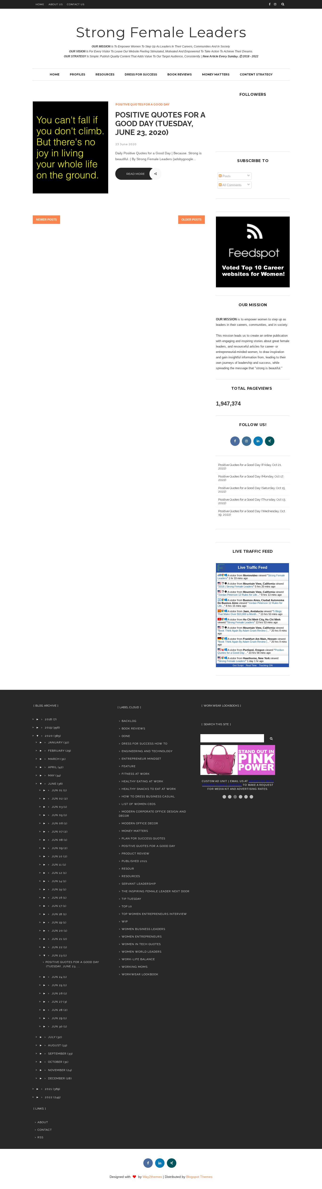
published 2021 (134, 861)
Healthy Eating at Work (142, 781)
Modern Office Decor (140, 823)
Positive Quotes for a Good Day (142, 104)
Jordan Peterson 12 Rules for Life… (239, 594)
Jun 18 (57, 914)
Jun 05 (57, 815)
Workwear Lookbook (140, 974)
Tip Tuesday (131, 898)
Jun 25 (57, 985)
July (52, 1037)
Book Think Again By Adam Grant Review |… (244, 630)
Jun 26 (57, 993)
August (54, 1045)
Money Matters (215, 74)
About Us (56, 4)
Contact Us (75, 4)
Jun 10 (57, 856)
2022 (49, 1097)
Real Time (251, 665)
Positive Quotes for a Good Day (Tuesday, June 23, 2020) (160, 123)
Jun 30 (57, 1026)
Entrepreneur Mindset (141, 758)
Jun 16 (57, 897)
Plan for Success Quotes (143, 838)
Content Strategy (256, 74)
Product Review (135, 853)
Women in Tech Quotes (141, 944)
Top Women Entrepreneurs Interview (154, 914)
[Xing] (269, 441)
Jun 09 (57, 848)
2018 (48, 719)
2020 (49, 735)
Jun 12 (57, 873)
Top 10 (127, 906)
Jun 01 (57, 790)
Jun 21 (57, 939)
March (54, 759)
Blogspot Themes (199, 1177)
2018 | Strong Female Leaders (236, 586)
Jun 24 (57, 977)
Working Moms (135, 966)
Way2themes (152, 1177)
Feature (129, 766)
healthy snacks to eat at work (149, 789)
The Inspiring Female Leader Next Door (156, 891)
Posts (226, 176)
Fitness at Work (136, 773)
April (52, 767)
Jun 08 (57, 840)
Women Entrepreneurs (142, 936)
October (55, 1061)
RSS (40, 1137)
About (42, 1122)
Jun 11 (57, 864)
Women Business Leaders (143, 929)
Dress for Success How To (144, 743)
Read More (135, 174)
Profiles (77, 74)
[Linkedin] (258, 441)
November (56, 1070)
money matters (135, 831)
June (52, 783)
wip (125, 921)
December (56, 1078)
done (126, 736)
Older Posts (192, 219)
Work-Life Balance (138, 959)
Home (40, 4)
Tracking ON (265, 665)
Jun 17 (57, 906)
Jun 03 (57, 806)
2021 (48, 1089)
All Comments (232, 185)
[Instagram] (246, 441)
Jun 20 (57, 930)
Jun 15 (57, 889)
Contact (44, 1129)
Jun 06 (57, 823)
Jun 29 (57, 1018)
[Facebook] (235, 441)
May (51, 775)
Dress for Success (141, 74)
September (57, 1053)
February (56, 750)
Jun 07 (57, 831)
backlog (129, 721)
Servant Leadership (139, 883)
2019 (48, 727)
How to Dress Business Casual (148, 796)
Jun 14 (57, 881)
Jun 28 (57, 1010)
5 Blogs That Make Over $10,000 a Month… (250, 612)
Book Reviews (179, 74)
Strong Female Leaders (161, 32)
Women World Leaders (141, 951)
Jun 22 (57, 947)
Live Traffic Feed (252, 567)
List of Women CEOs (139, 804)
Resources (104, 74)
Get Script (238, 665)
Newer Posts (46, 219)
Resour (128, 868)
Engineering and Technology (147, 751)
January (55, 742)
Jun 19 (57, 922)
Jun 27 (57, 1001)
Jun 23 (57, 955)
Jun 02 (57, 798)
